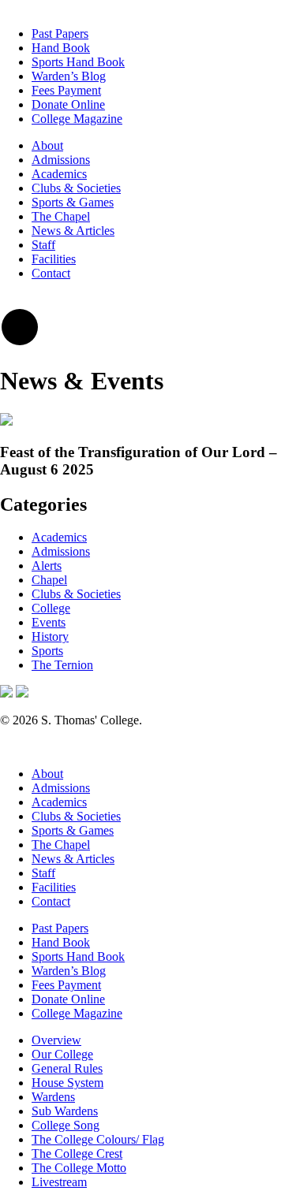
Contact (51, 273)
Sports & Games (73, 202)
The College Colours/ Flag (98, 1139)
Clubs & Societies (76, 188)
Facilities (54, 259)
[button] (19, 342)
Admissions (61, 159)
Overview (56, 1040)
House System (67, 1082)
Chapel (49, 579)
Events (49, 622)
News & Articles (73, 230)
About (47, 145)
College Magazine (77, 118)
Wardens (53, 1096)
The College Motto (79, 1167)
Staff (43, 244)
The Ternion (62, 665)
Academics (59, 173)
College (51, 608)
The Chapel (61, 216)
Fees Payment (66, 90)
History (50, 636)
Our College (62, 1054)
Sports (47, 650)
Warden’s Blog (69, 76)
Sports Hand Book (78, 62)
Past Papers (60, 33)
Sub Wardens (65, 1111)
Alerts (47, 565)
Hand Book (61, 47)
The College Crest (77, 1153)
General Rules (67, 1068)
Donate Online (68, 104)
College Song (65, 1125)
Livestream (59, 1182)
